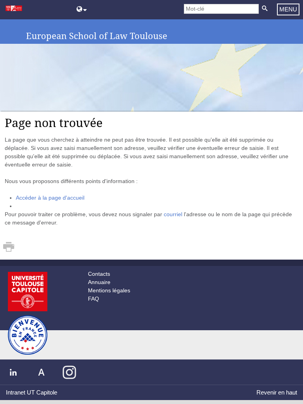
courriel (173, 214)
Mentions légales (109, 290)
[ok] (264, 8)
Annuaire (99, 282)
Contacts (99, 274)
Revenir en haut (276, 392)
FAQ (93, 299)
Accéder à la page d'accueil (50, 198)
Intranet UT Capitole (31, 392)
